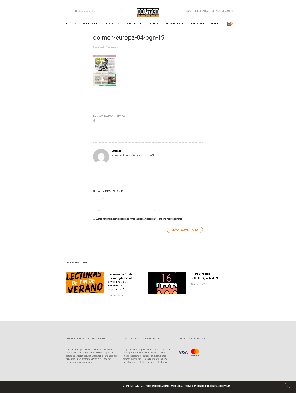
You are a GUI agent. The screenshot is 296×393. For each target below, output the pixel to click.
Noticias (71, 23)
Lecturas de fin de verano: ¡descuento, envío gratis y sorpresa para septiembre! (121, 281)
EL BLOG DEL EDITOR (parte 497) (204, 276)
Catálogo (110, 23)
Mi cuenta (201, 11)
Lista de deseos (221, 11)
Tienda (215, 23)
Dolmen (116, 150)
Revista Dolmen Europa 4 (109, 118)
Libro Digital (133, 23)
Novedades (90, 23)
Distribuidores (173, 23)
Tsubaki (153, 23)
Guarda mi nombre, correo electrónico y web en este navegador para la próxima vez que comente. (139, 219)
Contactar (197, 23)
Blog (189, 11)
